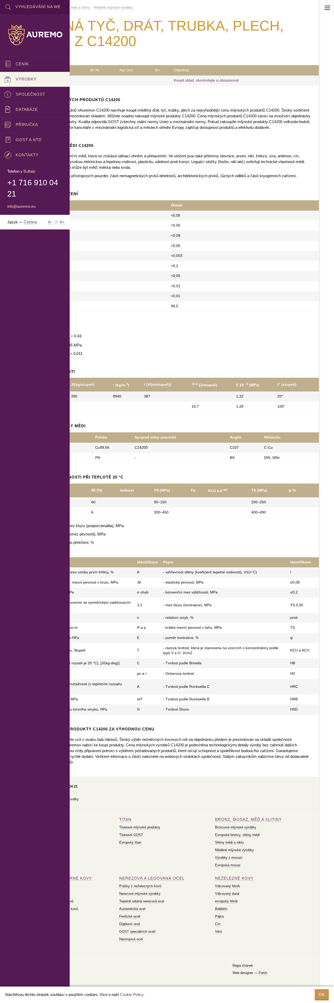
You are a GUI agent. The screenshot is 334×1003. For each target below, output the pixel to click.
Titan (125, 819)
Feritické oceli (129, 916)
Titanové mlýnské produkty (139, 827)
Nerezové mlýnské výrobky (139, 894)
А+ (62, 222)
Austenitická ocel (132, 909)
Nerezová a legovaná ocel (151, 878)
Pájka (219, 916)
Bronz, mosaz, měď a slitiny (248, 819)
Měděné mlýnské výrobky (234, 850)
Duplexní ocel (129, 924)
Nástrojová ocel (131, 939)
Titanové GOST (131, 835)
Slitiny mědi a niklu (229, 842)
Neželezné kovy (234, 878)
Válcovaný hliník (227, 886)
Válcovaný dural (227, 894)
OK (322, 994)
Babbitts (221, 909)
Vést (218, 931)
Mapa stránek (242, 965)
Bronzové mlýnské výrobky (235, 827)
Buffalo (29, 171)
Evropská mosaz (228, 865)
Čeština (30, 222)
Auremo (35, 35)
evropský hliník (226, 901)
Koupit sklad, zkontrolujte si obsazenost (206, 80)
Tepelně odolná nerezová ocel (141, 901)
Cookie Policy (131, 994)
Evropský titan (130, 842)
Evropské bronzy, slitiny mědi (237, 835)
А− (50, 222)
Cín (217, 924)
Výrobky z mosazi (228, 858)
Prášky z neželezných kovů (140, 886)
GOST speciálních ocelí (137, 931)
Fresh (263, 973)
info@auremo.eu (21, 206)
